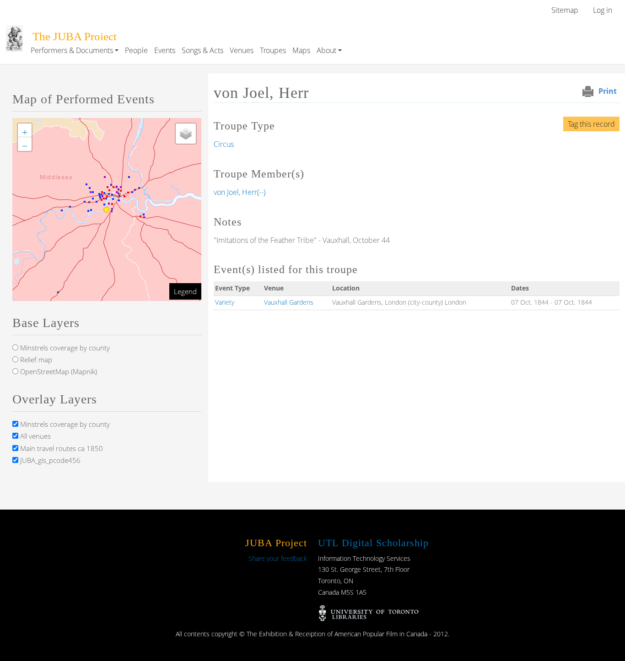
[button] (25, 130)
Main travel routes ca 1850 (60, 448)
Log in (602, 10)
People (136, 50)
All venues (34, 436)
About (326, 50)
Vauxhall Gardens (288, 302)
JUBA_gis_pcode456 (49, 460)
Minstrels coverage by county (64, 347)
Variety (224, 302)
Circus (224, 144)
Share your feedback (277, 558)
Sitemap (564, 10)
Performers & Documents (72, 50)
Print (607, 91)
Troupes (273, 50)
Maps (301, 50)
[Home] (14, 32)
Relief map (35, 359)
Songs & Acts (202, 50)
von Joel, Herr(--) (239, 192)
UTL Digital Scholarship (373, 542)
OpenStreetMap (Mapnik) (57, 371)
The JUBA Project (74, 36)
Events (164, 50)
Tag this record (591, 124)
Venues (241, 50)
